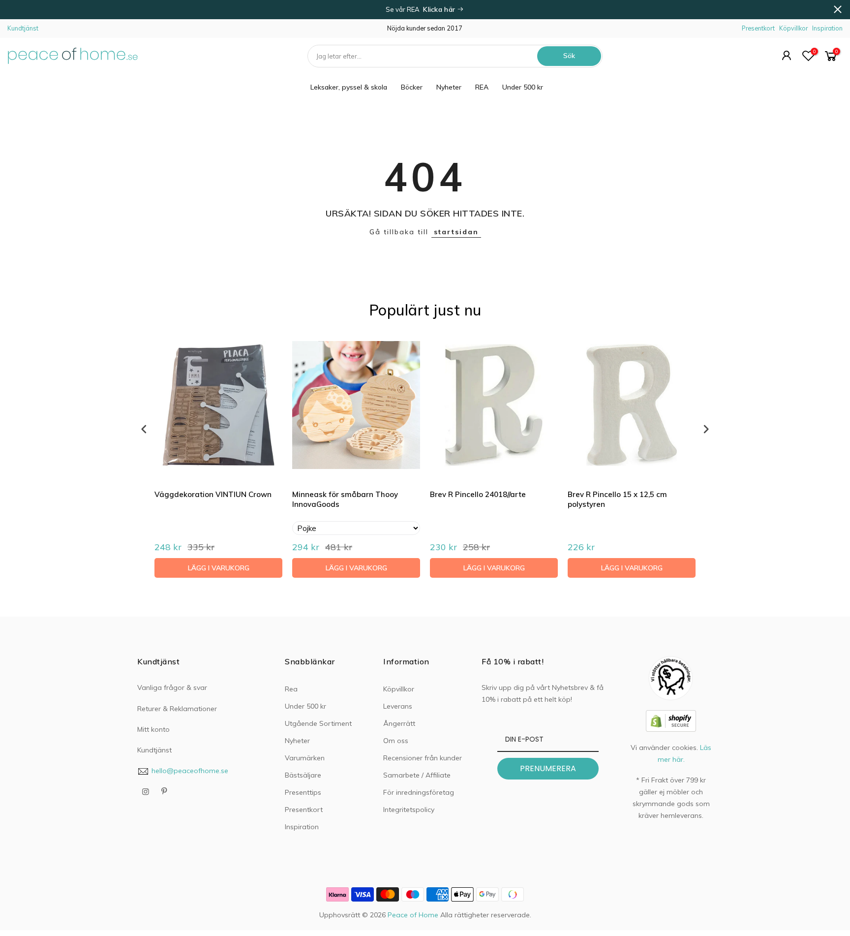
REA (481, 87)
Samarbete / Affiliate (417, 775)
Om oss (395, 740)
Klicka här (440, 9)
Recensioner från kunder (422, 757)
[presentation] (144, 429)
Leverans (397, 706)
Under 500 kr (522, 87)
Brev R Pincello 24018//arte (478, 494)
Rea (291, 689)
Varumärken (305, 757)
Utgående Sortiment (318, 723)
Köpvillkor (793, 28)
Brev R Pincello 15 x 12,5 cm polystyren (617, 499)
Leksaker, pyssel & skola (348, 87)
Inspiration (827, 28)
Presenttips (303, 792)
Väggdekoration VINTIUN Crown (213, 494)
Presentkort (758, 28)
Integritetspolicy (408, 809)
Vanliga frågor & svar (172, 687)
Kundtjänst (22, 28)
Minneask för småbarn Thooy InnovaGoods (345, 499)
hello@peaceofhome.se (190, 770)
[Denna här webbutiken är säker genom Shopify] (671, 720)
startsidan (456, 231)
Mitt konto (153, 729)
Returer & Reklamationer (177, 708)
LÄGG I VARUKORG (218, 567)
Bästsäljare (303, 775)
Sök (569, 55)
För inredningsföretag (418, 792)
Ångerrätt (399, 723)
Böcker (412, 87)
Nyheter (448, 87)
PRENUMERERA (548, 768)
